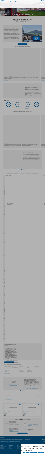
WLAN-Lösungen (16, 7)
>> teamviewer (42, 0)
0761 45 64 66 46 (11, 430)
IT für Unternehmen (17, 1)
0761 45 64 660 (11, 423)
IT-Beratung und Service (24, 3)
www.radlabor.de (13, 385)
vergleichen (6, 413)
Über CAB (29, 1)
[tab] (19, 169)
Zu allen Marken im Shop (8, 399)
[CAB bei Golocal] (43, 441)
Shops (22, 1)
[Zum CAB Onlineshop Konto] (44, 1)
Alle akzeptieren (41, 452)
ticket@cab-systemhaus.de (14, 431)
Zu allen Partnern (7, 373)
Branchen (9, 7)
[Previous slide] (1, 9)
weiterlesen (31, 155)
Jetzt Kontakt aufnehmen (22, 433)
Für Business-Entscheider (11, 2)
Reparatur (23, 4)
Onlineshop (23, 5)
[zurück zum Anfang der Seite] (44, 432)
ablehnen (25, 452)
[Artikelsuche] (44, 4)
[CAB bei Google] (43, 439)
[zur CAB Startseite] (2, 1)
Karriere (28, 2)
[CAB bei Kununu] (43, 443)
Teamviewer (29, 430)
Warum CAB (9, 1)
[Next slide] (43, 9)
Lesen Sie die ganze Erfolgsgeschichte (32, 387)
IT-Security (16, 2)
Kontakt (36, 1)
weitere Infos (6, 80)
